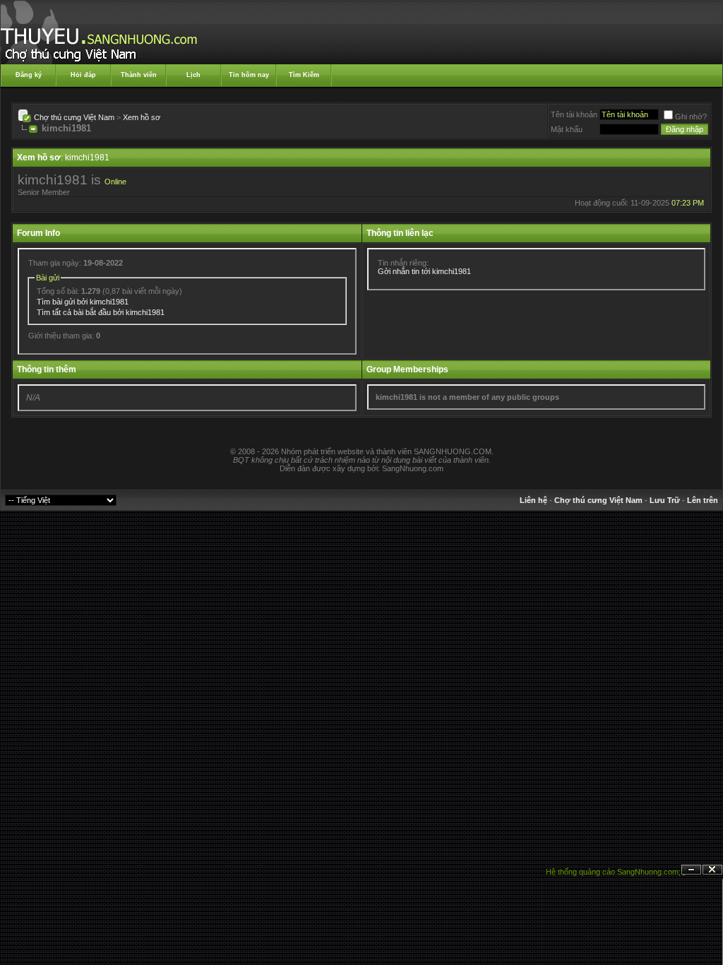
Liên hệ (533, 500)
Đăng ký (29, 74)
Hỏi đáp (83, 74)
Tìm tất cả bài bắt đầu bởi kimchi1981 (101, 312)
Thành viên (139, 74)
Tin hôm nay (249, 74)
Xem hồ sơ (141, 117)
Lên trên (702, 500)
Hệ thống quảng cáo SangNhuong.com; (613, 872)
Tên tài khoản (574, 114)
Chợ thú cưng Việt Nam (74, 117)
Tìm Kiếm (304, 74)
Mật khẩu (566, 129)
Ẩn (691, 870)
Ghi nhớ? (691, 116)
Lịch (193, 74)
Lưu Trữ (665, 500)
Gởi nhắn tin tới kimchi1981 (424, 271)
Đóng (712, 870)
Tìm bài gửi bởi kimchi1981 (83, 301)
